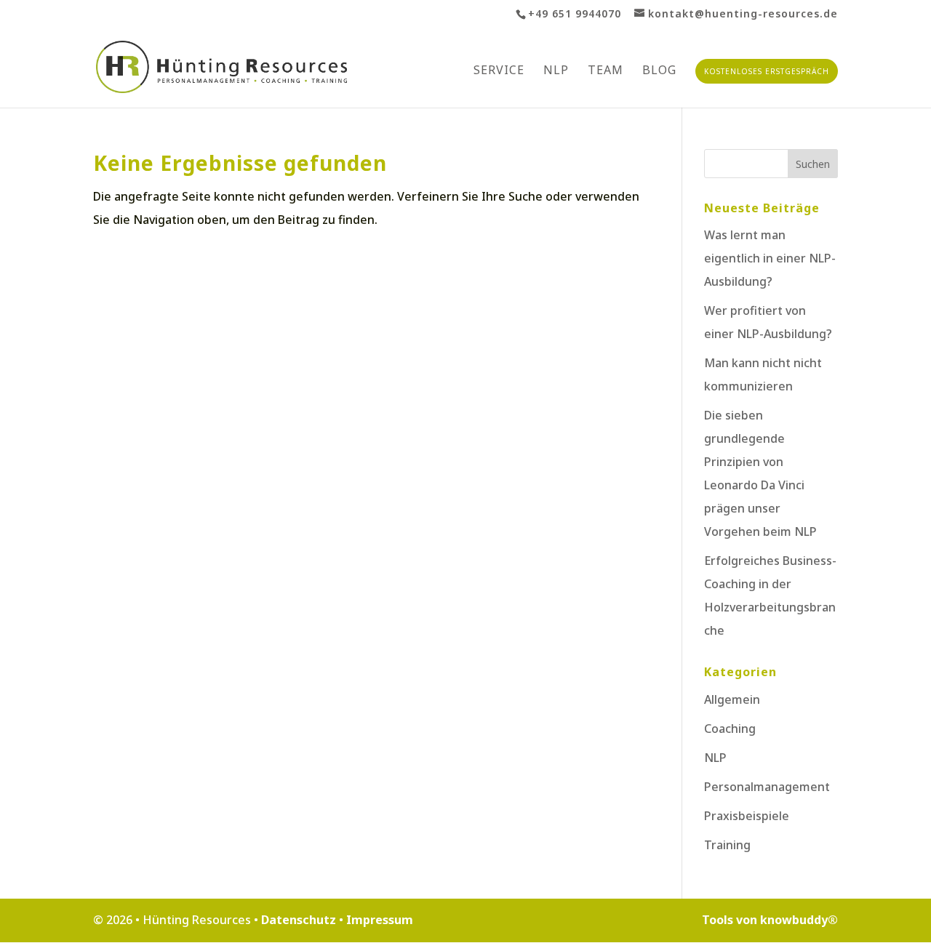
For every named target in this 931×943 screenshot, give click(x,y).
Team (605, 71)
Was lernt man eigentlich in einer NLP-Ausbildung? (770, 258)
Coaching (730, 729)
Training (727, 845)
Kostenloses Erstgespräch (766, 71)
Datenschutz (300, 920)
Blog (659, 71)
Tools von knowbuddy (770, 920)
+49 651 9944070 (574, 13)
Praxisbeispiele (746, 816)
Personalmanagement (767, 787)
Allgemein (732, 699)
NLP (556, 71)
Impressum (379, 920)
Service (499, 71)
